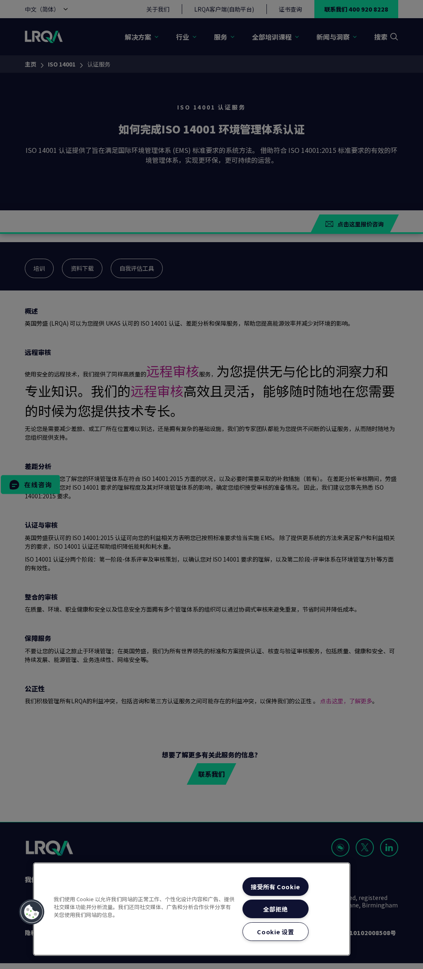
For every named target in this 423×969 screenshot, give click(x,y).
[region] (191, 909)
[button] (32, 912)
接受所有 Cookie (275, 886)
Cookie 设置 (275, 931)
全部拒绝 (275, 909)
